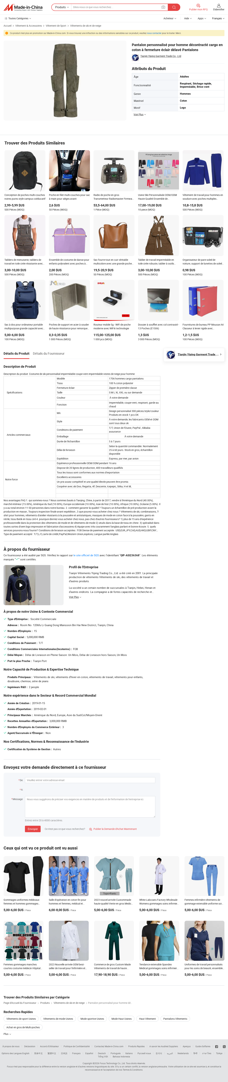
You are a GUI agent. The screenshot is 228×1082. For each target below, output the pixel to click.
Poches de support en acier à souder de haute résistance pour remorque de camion (69, 327)
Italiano (129, 1053)
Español (89, 1053)
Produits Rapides (136, 1046)
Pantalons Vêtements (175, 1018)
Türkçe (219, 1053)
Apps (200, 18)
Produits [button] (60, 7)
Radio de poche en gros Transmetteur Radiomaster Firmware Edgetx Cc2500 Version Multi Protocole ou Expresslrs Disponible (114, 197)
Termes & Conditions (132, 1069)
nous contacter (154, 33)
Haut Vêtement (147, 1018)
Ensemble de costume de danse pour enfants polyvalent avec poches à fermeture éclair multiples (69, 262)
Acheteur (168, 18)
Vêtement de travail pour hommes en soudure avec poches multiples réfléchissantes (203, 197)
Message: (18, 799)
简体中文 (38, 1053)
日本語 (64, 1053)
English (25, 1053)
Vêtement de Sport (56, 25)
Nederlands (183, 1053)
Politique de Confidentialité (77, 1046)
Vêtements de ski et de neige (85, 25)
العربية (170, 1053)
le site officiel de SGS (86, 555)
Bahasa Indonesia (121, 1056)
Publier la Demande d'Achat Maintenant (113, 829)
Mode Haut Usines (122, 1018)
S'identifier (218, 9)
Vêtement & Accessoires (28, 25)
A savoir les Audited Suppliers (163, 1046)
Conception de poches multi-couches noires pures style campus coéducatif (24, 196)
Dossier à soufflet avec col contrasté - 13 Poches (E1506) (158, 326)
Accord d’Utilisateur (49, 1046)
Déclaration (29, 1046)
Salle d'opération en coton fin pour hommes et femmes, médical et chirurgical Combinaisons (67, 903)
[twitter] (224, 1046)
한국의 (159, 1053)
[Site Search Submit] (174, 7)
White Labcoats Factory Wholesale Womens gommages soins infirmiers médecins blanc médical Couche (159, 903)
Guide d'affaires (202, 1046)
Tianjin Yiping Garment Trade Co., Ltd (160, 56)
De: (21, 780)
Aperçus (187, 1046)
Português (116, 1053)
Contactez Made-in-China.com (108, 1046)
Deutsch (102, 1053)
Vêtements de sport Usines (21, 1018)
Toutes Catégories (18, 18)
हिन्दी (195, 1053)
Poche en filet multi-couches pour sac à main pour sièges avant (69, 196)
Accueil (7, 25)
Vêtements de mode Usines (58, 1018)
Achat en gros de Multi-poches (23, 1027)
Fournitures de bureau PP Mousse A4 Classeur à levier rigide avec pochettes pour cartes (203, 327)
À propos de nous (10, 1046)
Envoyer (33, 829)
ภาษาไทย (206, 1053)
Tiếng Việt (103, 1056)
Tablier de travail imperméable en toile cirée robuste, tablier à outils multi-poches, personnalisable (156, 262)
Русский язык (144, 1053)
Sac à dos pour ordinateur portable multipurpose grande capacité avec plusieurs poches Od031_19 (23, 327)
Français (76, 1053)
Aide (186, 18)
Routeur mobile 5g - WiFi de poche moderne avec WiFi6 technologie (112, 326)
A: (22, 789)
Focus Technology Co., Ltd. (112, 1063)
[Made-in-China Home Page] (23, 7)
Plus (6, 1034)
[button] (163, 7)
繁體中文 (52, 1053)
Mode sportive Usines (92, 1018)
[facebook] (216, 1046)
